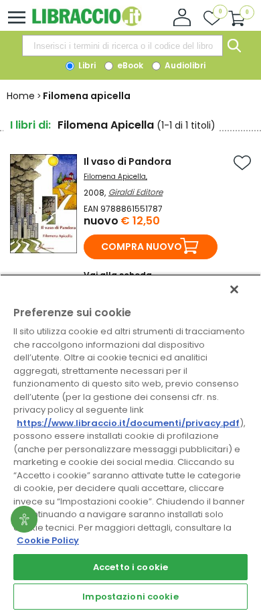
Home (21, 96)
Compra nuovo (141, 246)
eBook (129, 65)
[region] (130, 443)
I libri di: (30, 125)
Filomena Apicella (115, 177)
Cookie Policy (48, 540)
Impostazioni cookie (130, 596)
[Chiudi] (234, 289)
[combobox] (122, 45)
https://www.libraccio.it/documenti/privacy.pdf (128, 423)
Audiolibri (184, 65)
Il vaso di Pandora (127, 161)
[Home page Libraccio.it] (86, 23)
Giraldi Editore (135, 192)
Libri (86, 65)
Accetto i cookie (130, 567)
